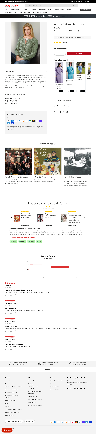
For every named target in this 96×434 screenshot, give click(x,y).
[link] (59, 72)
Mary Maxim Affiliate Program (13, 412)
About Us (7, 381)
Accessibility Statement (35, 405)
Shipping (30, 383)
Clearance (69, 9)
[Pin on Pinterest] (66, 112)
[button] (74, 5)
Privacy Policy (54, 386)
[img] (48, 206)
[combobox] (51, 5)
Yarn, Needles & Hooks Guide (13, 409)
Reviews (52, 383)
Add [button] (61, 91)
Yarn (6, 9)
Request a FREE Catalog (12, 392)
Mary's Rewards (9, 415)
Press (6, 403)
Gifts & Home (13, 12)
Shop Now (26, 1)
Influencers (35, 12)
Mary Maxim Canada (56, 381)
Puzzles (33, 9)
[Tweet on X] (60, 112)
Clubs (20, 12)
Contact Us (31, 381)
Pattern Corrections (11, 400)
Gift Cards (27, 12)
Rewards (45, 12)
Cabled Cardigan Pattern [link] (79, 76)
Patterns (42, 9)
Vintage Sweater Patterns (56, 9)
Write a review (60, 267)
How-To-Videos (32, 396)
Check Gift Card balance (35, 399)
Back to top (48, 369)
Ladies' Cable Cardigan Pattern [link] (59, 85)
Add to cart (79, 53)
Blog (6, 383)
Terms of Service (32, 402)
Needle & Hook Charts (11, 389)
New (6, 12)
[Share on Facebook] (63, 112)
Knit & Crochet (15, 9)
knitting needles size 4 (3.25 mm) (15, 77)
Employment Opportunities (13, 386)
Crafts (25, 9)
